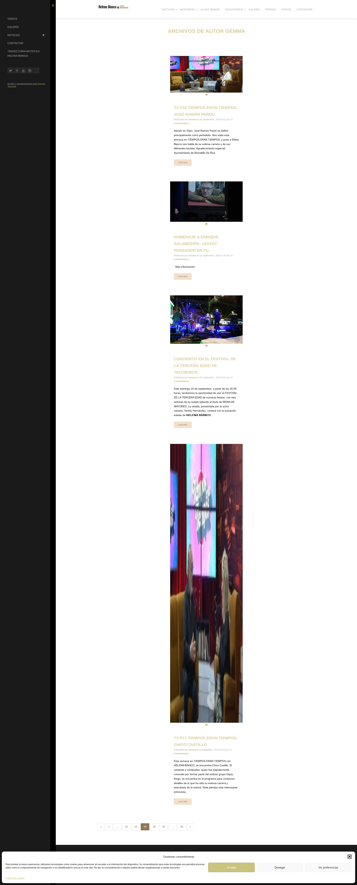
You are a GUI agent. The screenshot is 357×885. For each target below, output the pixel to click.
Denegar (280, 867)
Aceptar (231, 867)
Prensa (270, 9)
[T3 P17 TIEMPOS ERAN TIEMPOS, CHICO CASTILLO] (206, 585)
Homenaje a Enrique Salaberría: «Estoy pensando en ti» (196, 243)
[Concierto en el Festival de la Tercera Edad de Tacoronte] (206, 321)
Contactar (15, 43)
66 (181, 826)
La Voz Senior (210, 9)
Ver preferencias (328, 867)
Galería (13, 26)
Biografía (187, 9)
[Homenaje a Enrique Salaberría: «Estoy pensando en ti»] (206, 203)
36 (163, 826)
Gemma (193, 119)
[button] (349, 856)
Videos (12, 18)
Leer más (183, 163)
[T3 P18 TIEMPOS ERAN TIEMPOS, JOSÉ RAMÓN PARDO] (206, 76)
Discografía (234, 9)
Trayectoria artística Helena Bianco (23, 53)
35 (154, 826)
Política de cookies (15, 878)
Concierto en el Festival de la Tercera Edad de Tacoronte (205, 365)
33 (135, 826)
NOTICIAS (13, 35)
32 (126, 826)
